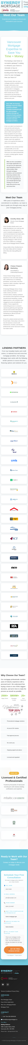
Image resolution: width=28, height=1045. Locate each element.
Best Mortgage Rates (6, 999)
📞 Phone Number (9, 902)
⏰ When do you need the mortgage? (11, 922)
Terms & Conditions (6, 991)
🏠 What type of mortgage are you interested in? (13, 912)
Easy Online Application (7, 1002)
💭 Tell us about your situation (11, 932)
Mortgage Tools (5, 1007)
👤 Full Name (8, 885)
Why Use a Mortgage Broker (8, 1004)
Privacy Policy (15, 991)
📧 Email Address (9, 894)
